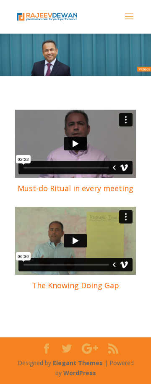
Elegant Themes (78, 363)
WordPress (79, 373)
